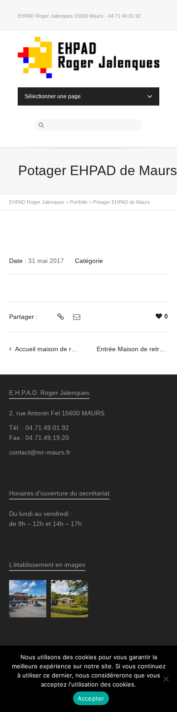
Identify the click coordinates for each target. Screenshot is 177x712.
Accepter (91, 698)
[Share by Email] (75, 317)
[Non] (165, 678)
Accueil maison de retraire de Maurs (67, 349)
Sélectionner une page (53, 96)
